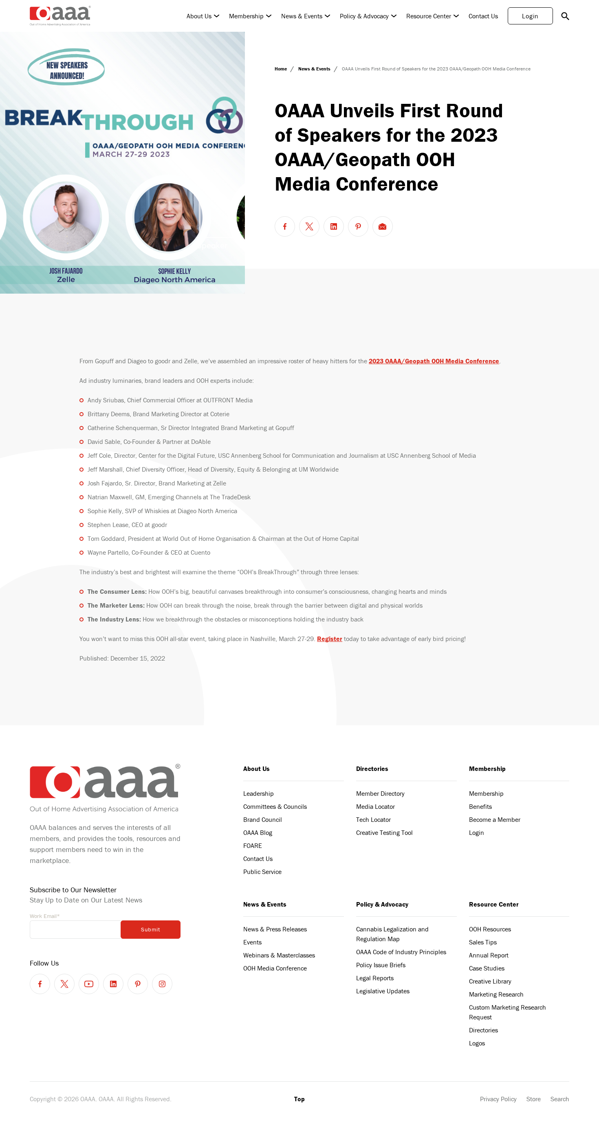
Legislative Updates (383, 991)
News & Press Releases (275, 929)
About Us (199, 16)
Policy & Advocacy (364, 16)
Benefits (480, 806)
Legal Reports (375, 978)
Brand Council (262, 819)
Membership (246, 16)
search (565, 16)
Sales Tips (483, 942)
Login (530, 16)
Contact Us (483, 16)
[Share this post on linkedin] (334, 226)
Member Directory (380, 793)
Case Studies (486, 968)
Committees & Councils (275, 806)
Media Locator (375, 806)
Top (299, 1099)
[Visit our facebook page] (40, 984)
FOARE (252, 845)
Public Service (262, 871)
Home (281, 69)
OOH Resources (490, 929)
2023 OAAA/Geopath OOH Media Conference (434, 361)
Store (533, 1099)
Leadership (258, 793)
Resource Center (428, 16)
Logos (477, 1043)
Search (560, 1099)
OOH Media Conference (275, 968)
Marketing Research (496, 994)
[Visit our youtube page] (89, 984)
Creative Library (490, 981)
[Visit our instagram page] (162, 984)
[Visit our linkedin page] (113, 984)
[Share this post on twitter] (309, 226)
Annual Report (489, 955)
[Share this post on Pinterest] (358, 226)
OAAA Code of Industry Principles (401, 952)
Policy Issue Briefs (380, 965)
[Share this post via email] (382, 226)
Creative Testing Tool (384, 832)
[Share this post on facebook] (285, 226)
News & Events (301, 16)
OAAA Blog (257, 832)
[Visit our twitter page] (64, 984)
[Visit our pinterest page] (138, 984)
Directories (372, 768)
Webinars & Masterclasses (279, 955)
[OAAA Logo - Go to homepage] (60, 16)
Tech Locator (373, 819)
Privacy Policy (498, 1099)
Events (252, 942)
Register (329, 639)
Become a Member (494, 819)
